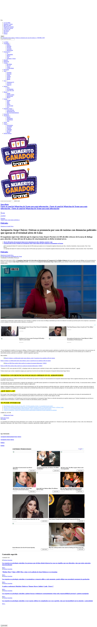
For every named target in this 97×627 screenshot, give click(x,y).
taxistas (2, 445)
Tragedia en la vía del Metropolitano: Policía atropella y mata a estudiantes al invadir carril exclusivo (27, 408)
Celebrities (9, 129)
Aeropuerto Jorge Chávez (7, 439)
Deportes (6, 60)
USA (5, 80)
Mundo (5, 92)
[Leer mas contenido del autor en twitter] (3, 419)
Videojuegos (10, 118)
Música (8, 55)
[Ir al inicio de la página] (4, 625)
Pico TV (6, 32)
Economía (9, 49)
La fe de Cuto (7, 29)
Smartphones (10, 119)
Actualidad (6, 43)
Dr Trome (9, 130)
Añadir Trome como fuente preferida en (10, 220)
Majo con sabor (7, 25)
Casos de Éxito (10, 110)
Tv (7, 53)
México (8, 97)
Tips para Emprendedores (13, 112)
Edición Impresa (7, 133)
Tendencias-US (10, 82)
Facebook (9, 72)
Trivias (5, 122)
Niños (8, 103)
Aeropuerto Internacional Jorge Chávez (11, 436)
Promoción (6, 114)
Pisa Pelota (6, 31)
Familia (5, 99)
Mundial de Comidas (9, 26)
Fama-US (9, 85)
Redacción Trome (17, 256)
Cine (8, 57)
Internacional (10, 50)
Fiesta (8, 87)
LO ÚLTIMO (7, 22)
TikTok (8, 78)
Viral (5, 71)
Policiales (9, 46)
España (8, 93)
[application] (48, 292)
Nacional (9, 47)
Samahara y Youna (8, 24)
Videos (5, 124)
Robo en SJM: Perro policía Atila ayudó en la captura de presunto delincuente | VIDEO (21, 365)
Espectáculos (7, 51)
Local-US (9, 83)
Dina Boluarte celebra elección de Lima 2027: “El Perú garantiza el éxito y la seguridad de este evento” (28, 406)
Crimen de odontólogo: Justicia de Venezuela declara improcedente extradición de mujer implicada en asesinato (30, 410)
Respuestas (6, 69)
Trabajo (8, 104)
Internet (8, 117)
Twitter (8, 75)
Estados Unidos (10, 94)
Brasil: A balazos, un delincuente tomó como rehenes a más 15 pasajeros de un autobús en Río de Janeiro (26, 360)
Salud (8, 101)
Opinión (6, 62)
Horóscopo (6, 61)
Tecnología (6, 115)
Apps (8, 121)
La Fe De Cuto (10, 90)
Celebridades (10, 54)
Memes (8, 79)
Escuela (8, 100)
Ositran (2, 442)
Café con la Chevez (8, 28)
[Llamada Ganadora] (19, 167)
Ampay (8, 67)
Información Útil (11, 111)
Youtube (9, 76)
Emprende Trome (8, 108)
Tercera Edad (10, 105)
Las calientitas (10, 89)
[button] (17, 201)
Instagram (9, 73)
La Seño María (10, 68)
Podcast (5, 33)
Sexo (8, 107)
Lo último (6, 42)
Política (8, 44)
